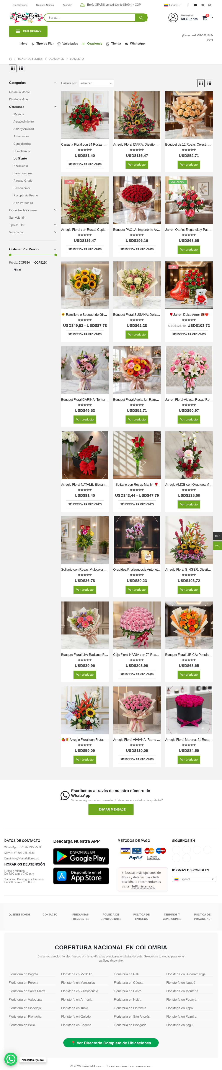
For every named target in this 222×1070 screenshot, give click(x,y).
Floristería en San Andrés (132, 1016)
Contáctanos (20, 5)
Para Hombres (22, 173)
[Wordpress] (207, 850)
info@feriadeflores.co (25, 858)
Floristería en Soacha (76, 1024)
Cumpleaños (21, 151)
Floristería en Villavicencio (79, 991)
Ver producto (137, 164)
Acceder (67, 5)
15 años (18, 114)
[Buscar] (141, 17)
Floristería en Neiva (127, 999)
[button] (12, 68)
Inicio (23, 43)
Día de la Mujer (19, 99)
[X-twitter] (187, 850)
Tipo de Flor (45, 43)
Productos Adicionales (23, 210)
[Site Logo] (26, 17)
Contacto (50, 914)
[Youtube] (195, 5)
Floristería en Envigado (130, 1024)
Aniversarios (21, 136)
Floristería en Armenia (76, 999)
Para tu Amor (21, 188)
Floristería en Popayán (182, 999)
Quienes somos (20, 914)
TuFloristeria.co (143, 886)
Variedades (70, 43)
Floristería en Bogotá (23, 974)
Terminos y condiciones (172, 916)
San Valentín (17, 217)
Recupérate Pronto (25, 195)
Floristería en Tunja (74, 1007)
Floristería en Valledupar (26, 999)
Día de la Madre (19, 92)
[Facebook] (188, 5)
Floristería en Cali (126, 974)
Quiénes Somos (45, 5)
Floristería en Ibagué (180, 982)
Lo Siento (20, 158)
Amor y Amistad (23, 129)
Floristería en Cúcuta (128, 982)
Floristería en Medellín (76, 974)
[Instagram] (202, 5)
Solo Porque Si (23, 202)
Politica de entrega (141, 916)
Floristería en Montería (182, 991)
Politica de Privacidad (202, 916)
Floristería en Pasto (127, 991)
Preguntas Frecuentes (80, 916)
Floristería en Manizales (78, 982)
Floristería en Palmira (181, 1016)
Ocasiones (94, 43)
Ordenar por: (69, 83)
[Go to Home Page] (10, 59)
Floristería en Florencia (130, 1007)
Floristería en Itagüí (179, 1024)
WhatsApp (137, 43)
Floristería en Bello (22, 1024)
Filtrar (17, 269)
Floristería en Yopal (179, 1007)
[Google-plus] (197, 850)
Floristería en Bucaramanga (186, 974)
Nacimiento (20, 166)
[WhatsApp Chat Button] (10, 1059)
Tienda (116, 43)
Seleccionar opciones (85, 164)
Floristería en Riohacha (25, 1016)
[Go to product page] (85, 115)
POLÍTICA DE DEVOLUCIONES (111, 916)
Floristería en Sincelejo (25, 1007)
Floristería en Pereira (23, 982)
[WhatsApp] (210, 5)
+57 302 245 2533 (29, 847)
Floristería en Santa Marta (27, 991)
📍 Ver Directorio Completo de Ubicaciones (111, 1042)
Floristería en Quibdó (76, 1016)
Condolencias (22, 143)
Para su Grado (23, 180)
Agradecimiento (23, 121)
